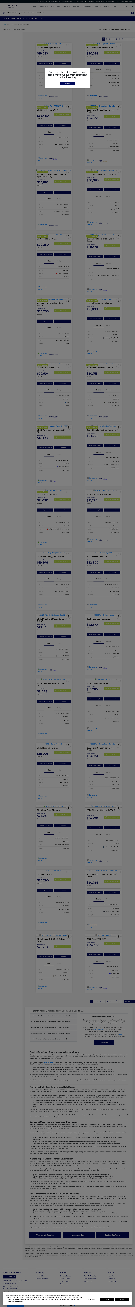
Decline (107, 1299)
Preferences (91, 1299)
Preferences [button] (20, 1301)
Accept (122, 1299)
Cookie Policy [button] (59, 1299)
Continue (67, 83)
